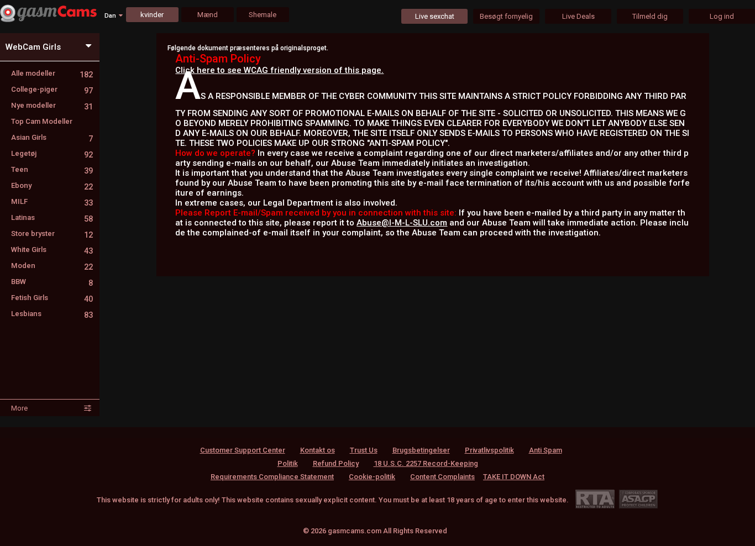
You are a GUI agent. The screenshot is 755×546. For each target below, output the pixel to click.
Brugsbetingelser (421, 450)
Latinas (52, 217)
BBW (52, 281)
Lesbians (52, 313)
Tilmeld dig (650, 16)
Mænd (207, 15)
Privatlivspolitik (489, 450)
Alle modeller (52, 73)
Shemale (262, 15)
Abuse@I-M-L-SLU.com (401, 223)
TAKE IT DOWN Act (513, 477)
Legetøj (52, 153)
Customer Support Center (242, 450)
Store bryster (52, 233)
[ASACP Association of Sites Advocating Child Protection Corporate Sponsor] (638, 498)
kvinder (152, 15)
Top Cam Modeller (41, 121)
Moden (52, 265)
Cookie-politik (372, 477)
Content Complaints (442, 477)
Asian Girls (52, 137)
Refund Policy (336, 463)
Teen (52, 169)
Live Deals (578, 16)
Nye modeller (52, 105)
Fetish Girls (52, 297)
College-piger (52, 89)
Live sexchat (434, 16)
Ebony (52, 185)
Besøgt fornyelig (506, 16)
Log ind (722, 16)
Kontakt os (317, 450)
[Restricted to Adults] (595, 498)
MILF (52, 201)
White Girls (52, 249)
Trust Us (364, 450)
